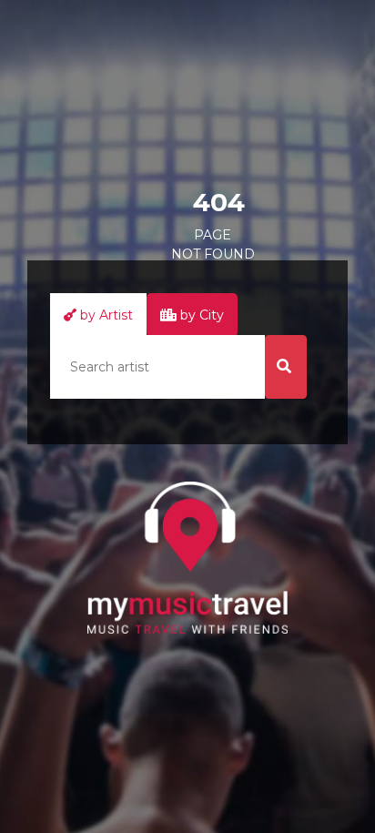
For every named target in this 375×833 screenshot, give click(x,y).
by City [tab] (200, 315)
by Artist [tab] (104, 315)
